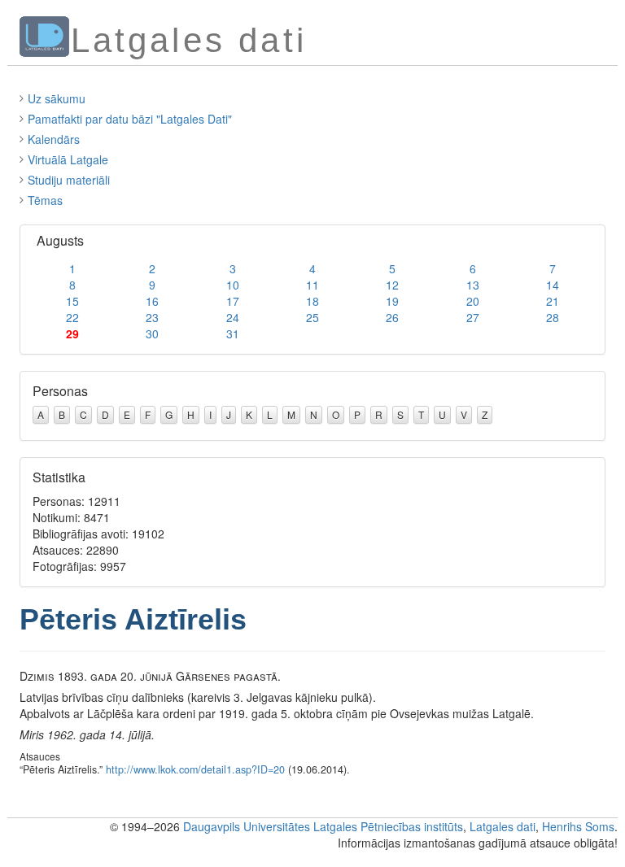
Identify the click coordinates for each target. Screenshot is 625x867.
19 (392, 301)
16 (152, 301)
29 (72, 333)
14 (552, 285)
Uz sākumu (56, 98)
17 (232, 301)
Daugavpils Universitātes (246, 826)
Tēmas (45, 200)
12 (392, 285)
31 (232, 333)
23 (152, 317)
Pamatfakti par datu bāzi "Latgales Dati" (130, 119)
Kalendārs (54, 139)
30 (152, 333)
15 (72, 301)
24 (232, 317)
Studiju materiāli (69, 180)
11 (312, 285)
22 (72, 317)
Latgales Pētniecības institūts (388, 826)
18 (312, 301)
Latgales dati (502, 826)
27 (472, 317)
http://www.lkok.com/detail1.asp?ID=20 (195, 769)
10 (232, 285)
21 (552, 301)
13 (472, 285)
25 (312, 317)
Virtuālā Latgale (68, 159)
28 (552, 317)
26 (392, 317)
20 (472, 301)
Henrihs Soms (578, 826)
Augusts (60, 240)
